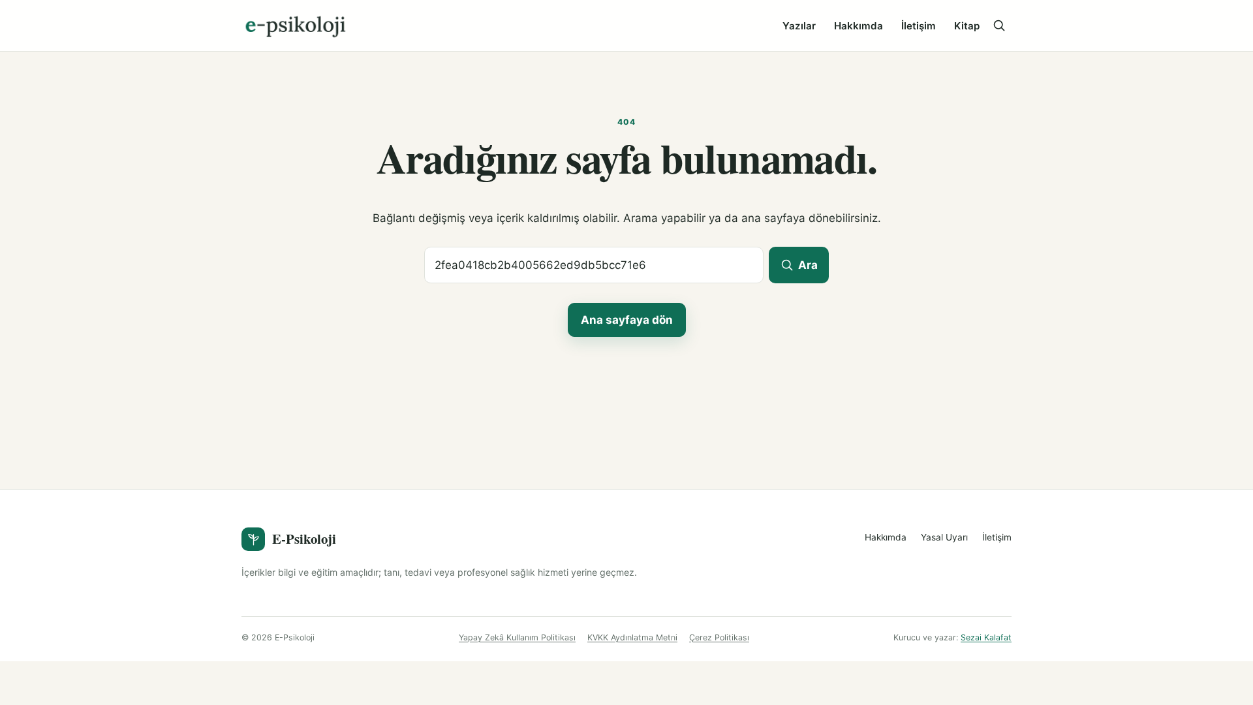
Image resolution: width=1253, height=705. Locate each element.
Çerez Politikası (719, 637)
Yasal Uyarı (944, 537)
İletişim (918, 26)
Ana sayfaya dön (627, 319)
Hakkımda (858, 26)
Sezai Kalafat (986, 637)
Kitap (967, 26)
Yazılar (799, 26)
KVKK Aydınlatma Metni (632, 637)
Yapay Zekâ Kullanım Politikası (517, 637)
